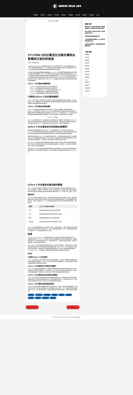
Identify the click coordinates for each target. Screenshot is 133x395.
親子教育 (57, 15)
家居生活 (43, 15)
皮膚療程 (69, 294)
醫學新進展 (45, 297)
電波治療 (53, 297)
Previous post (32, 307)
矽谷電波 (55, 79)
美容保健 (78, 15)
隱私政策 (87, 91)
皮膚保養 (55, 294)
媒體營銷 (36, 15)
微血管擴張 (47, 294)
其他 (97, 15)
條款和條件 (87, 88)
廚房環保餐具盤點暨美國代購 (92, 36)
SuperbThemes (76, 317)
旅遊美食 (85, 15)
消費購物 (71, 15)
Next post (73, 307)
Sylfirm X (62, 75)
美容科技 (38, 297)
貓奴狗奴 (50, 15)
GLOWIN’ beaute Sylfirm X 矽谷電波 (37, 66)
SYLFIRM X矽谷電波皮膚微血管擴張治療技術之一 (40, 72)
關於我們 (87, 82)
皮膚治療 (62, 294)
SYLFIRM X (39, 294)
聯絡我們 (87, 85)
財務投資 (91, 15)
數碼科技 (64, 15)
